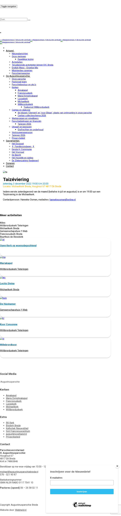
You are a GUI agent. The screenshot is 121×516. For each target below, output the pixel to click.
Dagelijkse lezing (25, 59)
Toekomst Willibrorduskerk (36, 107)
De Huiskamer (8, 304)
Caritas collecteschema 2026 (32, 115)
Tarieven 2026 (24, 124)
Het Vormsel (18, 152)
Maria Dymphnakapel (28, 96)
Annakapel (23, 90)
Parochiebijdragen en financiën (26, 121)
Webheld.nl (20, 510)
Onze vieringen (19, 56)
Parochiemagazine (21, 73)
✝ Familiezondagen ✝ (23, 146)
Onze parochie (19, 79)
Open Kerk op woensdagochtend (18, 245)
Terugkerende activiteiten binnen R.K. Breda (32, 65)
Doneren (10, 163)
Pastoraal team (19, 81)
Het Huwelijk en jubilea (22, 157)
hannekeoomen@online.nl (63, 199)
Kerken (15, 87)
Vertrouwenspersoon (22, 132)
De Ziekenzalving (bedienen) (25, 160)
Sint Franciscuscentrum (18, 431)
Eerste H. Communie (22, 149)
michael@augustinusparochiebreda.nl (19, 471)
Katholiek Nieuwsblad (17, 428)
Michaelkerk (23, 101)
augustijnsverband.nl (16, 434)
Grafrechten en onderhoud (30, 129)
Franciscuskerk (25, 93)
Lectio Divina (7, 283)
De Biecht (16, 155)
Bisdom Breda (13, 425)
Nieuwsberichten (20, 53)
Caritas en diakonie (21, 110)
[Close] (117, 466)
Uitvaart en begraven (22, 126)
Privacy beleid (18, 138)
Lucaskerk (23, 98)
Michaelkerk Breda (9, 289)
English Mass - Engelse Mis (25, 67)
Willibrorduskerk (25, 104)
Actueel (10, 50)
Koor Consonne (8, 324)
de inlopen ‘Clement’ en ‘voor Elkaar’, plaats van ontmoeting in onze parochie (55, 112)
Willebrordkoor (8, 344)
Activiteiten (17, 62)
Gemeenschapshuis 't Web (13, 309)
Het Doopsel (18, 143)
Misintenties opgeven (22, 70)
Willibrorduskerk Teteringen (14, 269)
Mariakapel (6, 263)
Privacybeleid (13, 436)
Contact (10, 166)
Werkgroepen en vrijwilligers (25, 118)
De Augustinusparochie (18, 76)
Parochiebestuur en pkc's (24, 84)
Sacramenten (12, 140)
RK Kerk (10, 422)
